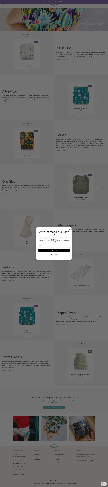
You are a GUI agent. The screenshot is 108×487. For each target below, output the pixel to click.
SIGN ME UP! (54, 250)
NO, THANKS (54, 254)
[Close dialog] (70, 229)
